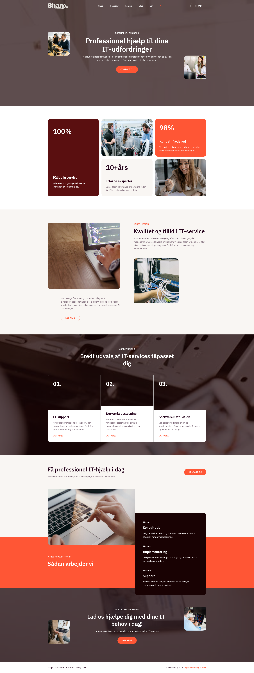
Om (151, 6)
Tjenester (114, 6)
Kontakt (128, 6)
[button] (161, 6)
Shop (100, 6)
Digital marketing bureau (195, 667)
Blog (141, 6)
